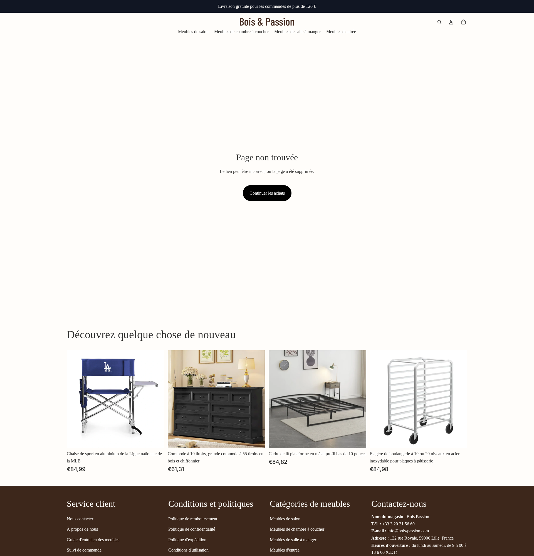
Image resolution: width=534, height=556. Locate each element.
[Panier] (463, 22)
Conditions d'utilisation (188, 550)
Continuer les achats (267, 193)
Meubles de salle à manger (293, 539)
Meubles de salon (285, 518)
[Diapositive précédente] (75, 399)
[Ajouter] (257, 440)
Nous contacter (80, 518)
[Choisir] (156, 440)
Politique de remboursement (192, 518)
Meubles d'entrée (285, 550)
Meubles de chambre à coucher (297, 529)
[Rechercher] (439, 22)
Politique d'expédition (187, 539)
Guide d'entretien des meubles (93, 539)
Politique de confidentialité (191, 529)
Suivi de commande (84, 550)
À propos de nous (82, 529)
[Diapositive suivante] (156, 399)
